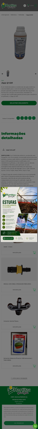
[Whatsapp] (35, 426)
